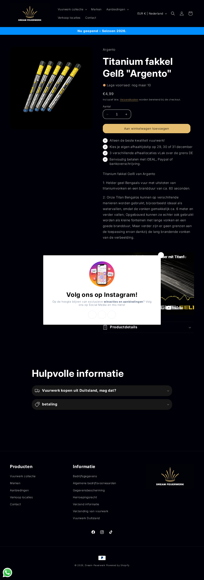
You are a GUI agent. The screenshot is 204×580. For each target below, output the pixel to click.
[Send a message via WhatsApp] (7, 572)
